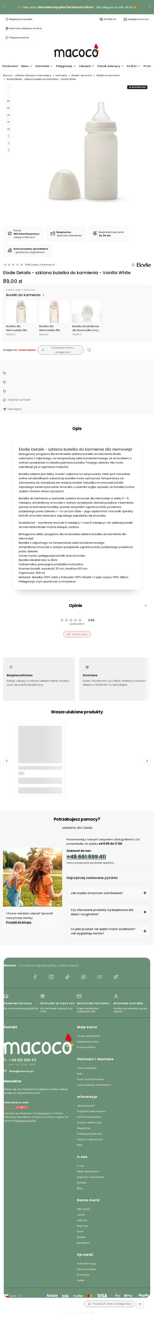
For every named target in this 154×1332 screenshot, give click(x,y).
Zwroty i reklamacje (89, 1122)
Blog (79, 1188)
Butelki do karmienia (108, 75)
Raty (79, 1073)
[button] (89, 350)
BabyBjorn (83, 1243)
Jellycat (82, 1220)
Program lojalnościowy (91, 1111)
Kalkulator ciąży (86, 1263)
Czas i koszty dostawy (90, 1079)
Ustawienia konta (87, 1041)
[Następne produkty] (147, 761)
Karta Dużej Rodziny (89, 1117)
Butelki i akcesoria (82, 75)
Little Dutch (83, 1209)
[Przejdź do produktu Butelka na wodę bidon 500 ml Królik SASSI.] (40, 748)
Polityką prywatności (25, 1120)
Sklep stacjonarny (88, 1171)
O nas (80, 1166)
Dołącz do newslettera (21, 1107)
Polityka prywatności (89, 1134)
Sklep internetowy (76, 1312)
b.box (80, 1231)
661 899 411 (110, 19)
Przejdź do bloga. (19, 922)
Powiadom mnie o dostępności (63, 350)
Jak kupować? (86, 1105)
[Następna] (149, 7)
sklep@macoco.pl (138, 19)
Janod (81, 1214)
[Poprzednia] (4, 7)
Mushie (81, 1237)
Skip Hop (82, 1226)
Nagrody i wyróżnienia (90, 1177)
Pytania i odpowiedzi (90, 1139)
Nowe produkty (86, 1269)
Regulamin (44, 1113)
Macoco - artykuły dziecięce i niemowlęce (27, 75)
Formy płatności (87, 1068)
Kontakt (81, 1182)
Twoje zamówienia (88, 1036)
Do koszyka (40, 790)
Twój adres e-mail (16, 1102)
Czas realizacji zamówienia (94, 1085)
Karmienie (61, 75)
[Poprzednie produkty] (7, 761)
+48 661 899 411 (86, 856)
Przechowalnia (86, 1047)
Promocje (83, 1275)
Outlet (81, 1280)
